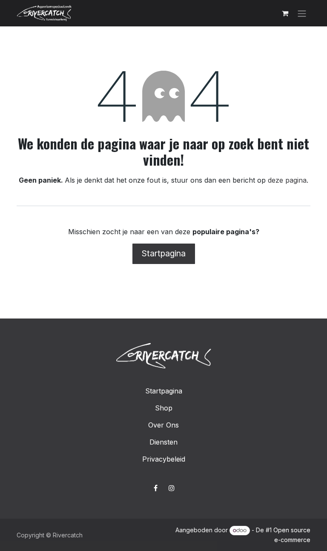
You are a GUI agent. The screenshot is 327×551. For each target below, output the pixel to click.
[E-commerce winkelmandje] (284, 13)
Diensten (163, 442)
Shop (163, 408)
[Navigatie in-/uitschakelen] (301, 13)
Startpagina (164, 253)
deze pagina (287, 180)
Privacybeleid (163, 459)
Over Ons (163, 425)
